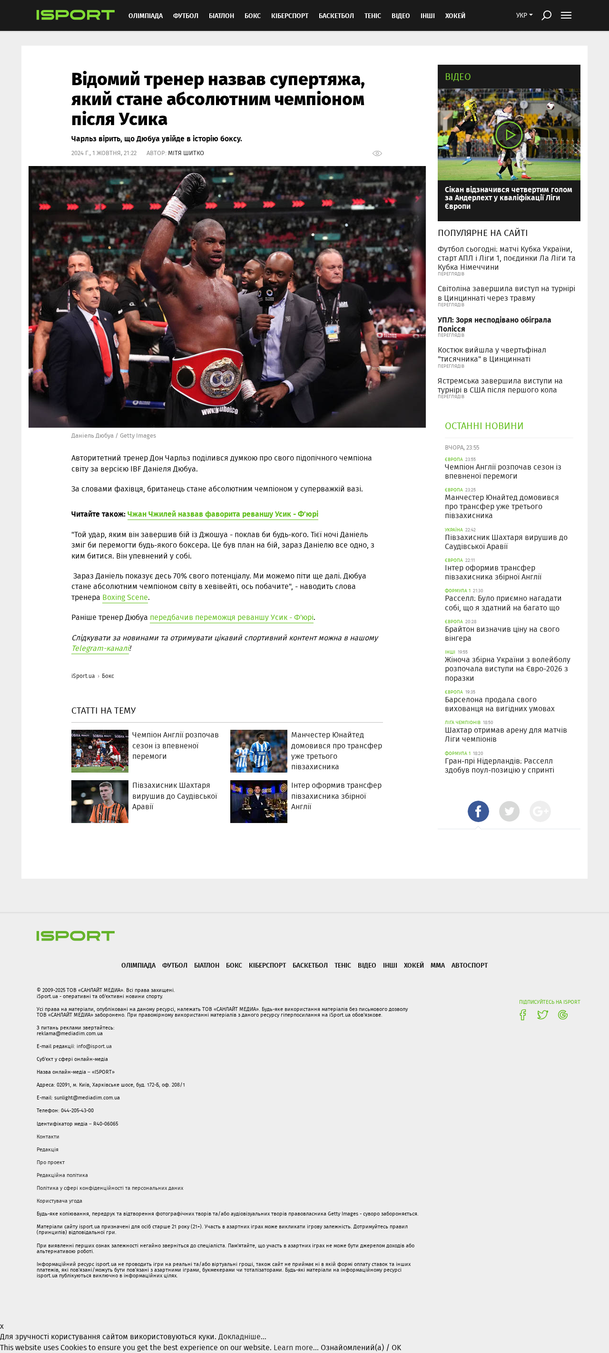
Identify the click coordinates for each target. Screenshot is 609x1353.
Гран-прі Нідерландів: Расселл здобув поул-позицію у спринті (499, 765)
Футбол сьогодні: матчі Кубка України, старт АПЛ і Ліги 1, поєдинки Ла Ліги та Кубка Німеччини (507, 258)
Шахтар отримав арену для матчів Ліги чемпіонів (506, 735)
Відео (458, 76)
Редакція (48, 1149)
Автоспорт (470, 965)
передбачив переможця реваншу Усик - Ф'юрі (232, 617)
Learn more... (296, 1347)
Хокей (455, 15)
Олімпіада (145, 15)
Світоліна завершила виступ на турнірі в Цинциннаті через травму (506, 293)
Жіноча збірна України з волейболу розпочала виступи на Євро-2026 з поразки (507, 668)
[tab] (478, 811)
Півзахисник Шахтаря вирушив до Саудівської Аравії (506, 542)
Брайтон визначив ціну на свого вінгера (502, 634)
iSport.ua (83, 676)
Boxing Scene (125, 597)
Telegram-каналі (100, 648)
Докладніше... (242, 1336)
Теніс (372, 15)
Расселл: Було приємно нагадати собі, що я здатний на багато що (503, 603)
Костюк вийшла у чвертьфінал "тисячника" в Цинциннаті (492, 354)
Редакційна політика (62, 1175)
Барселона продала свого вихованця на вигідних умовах (500, 704)
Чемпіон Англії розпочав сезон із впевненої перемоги (503, 471)
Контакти (48, 1136)
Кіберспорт (289, 15)
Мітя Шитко (186, 152)
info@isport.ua (94, 1046)
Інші (428, 15)
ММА (438, 965)
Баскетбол (336, 15)
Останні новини (484, 425)
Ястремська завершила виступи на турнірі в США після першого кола (500, 385)
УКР (521, 15)
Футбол (185, 15)
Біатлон (221, 15)
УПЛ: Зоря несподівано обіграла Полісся (494, 324)
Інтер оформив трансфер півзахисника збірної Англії (493, 572)
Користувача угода (59, 1201)
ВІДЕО (401, 15)
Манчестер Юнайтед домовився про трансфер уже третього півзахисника (502, 506)
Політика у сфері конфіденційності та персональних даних (110, 1188)
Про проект (51, 1162)
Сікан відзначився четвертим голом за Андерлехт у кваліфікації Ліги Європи (508, 197)
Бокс (253, 15)
